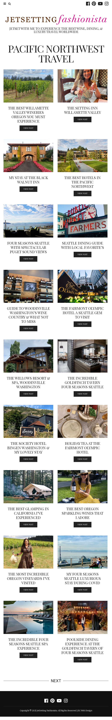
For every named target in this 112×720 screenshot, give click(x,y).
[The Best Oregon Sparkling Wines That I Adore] (82, 486)
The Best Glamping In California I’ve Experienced (28, 513)
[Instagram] (105, 3)
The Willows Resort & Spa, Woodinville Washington (28, 382)
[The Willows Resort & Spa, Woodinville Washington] (28, 356)
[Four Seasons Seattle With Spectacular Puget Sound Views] (28, 221)
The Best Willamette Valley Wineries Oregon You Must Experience (28, 114)
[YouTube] (99, 3)
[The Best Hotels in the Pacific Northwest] (82, 155)
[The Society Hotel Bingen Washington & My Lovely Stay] (28, 421)
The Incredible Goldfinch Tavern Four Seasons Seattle (82, 382)
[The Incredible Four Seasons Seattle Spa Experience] (28, 617)
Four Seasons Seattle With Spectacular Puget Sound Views (28, 247)
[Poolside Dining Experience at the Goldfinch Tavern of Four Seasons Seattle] (82, 617)
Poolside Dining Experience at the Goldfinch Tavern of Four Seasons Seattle (82, 646)
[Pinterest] (93, 3)
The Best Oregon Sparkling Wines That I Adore (82, 513)
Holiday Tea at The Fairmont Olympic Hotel (82, 447)
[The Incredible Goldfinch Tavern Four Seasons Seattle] (82, 356)
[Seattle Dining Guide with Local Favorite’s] (82, 221)
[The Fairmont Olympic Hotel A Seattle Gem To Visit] (82, 286)
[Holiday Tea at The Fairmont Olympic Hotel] (82, 421)
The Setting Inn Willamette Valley (82, 110)
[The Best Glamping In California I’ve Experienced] (28, 486)
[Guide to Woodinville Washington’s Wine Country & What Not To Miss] (28, 286)
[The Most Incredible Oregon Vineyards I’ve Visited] (28, 552)
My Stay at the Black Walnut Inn (28, 179)
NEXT (56, 680)
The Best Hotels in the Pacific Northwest (82, 182)
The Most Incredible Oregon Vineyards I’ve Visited (28, 578)
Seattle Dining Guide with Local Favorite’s (82, 245)
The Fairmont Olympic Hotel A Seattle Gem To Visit (82, 312)
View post (28, 128)
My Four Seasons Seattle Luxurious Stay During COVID (82, 578)
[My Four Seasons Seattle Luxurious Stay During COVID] (82, 552)
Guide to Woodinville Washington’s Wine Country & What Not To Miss (28, 315)
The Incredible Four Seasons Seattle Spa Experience (28, 644)
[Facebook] (87, 3)
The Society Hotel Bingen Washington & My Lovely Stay (28, 447)
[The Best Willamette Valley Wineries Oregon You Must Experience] (28, 85)
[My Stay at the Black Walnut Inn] (28, 155)
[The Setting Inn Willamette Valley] (82, 85)
